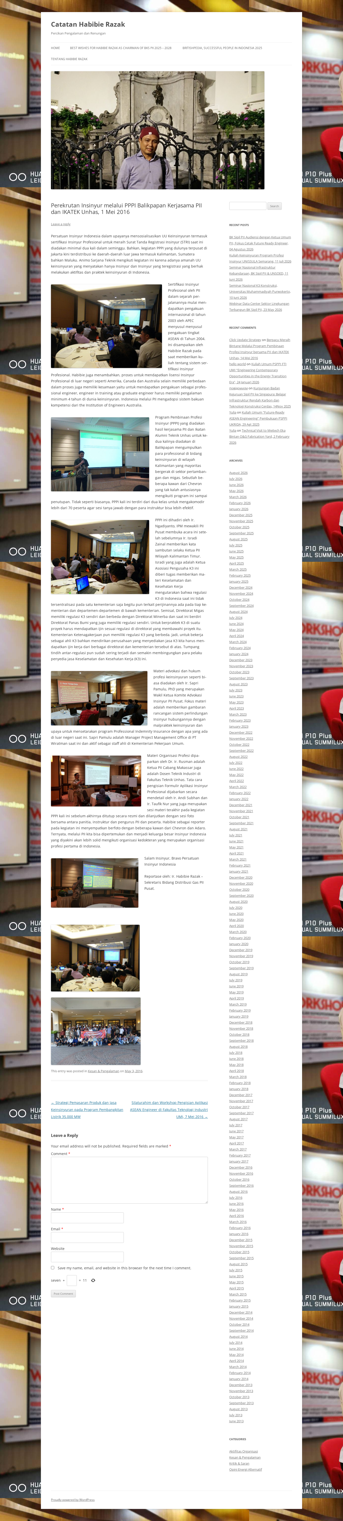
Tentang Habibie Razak (69, 59)
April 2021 (236, 853)
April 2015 (236, 1288)
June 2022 (236, 768)
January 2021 (238, 871)
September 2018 (241, 1040)
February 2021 (240, 865)
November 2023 (241, 666)
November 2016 (241, 1173)
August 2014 (238, 1336)
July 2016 (235, 1197)
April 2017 (236, 1143)
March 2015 (238, 1294)
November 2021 (241, 811)
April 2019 (236, 998)
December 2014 (240, 1312)
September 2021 (241, 823)
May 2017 (236, 1137)
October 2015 (239, 1252)
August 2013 (238, 1409)
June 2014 (236, 1348)
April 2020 (236, 925)
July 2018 (235, 1052)
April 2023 (236, 708)
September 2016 (241, 1185)
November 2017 (241, 1101)
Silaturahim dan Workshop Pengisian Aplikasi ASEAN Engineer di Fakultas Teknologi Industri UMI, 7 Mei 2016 (169, 1109)
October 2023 (239, 672)
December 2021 (240, 805)
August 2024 (238, 611)
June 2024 (236, 623)
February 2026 (240, 503)
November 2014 (241, 1318)
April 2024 (236, 636)
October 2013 (239, 1397)
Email (57, 1229)
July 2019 (235, 980)
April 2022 (236, 780)
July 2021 (235, 835)
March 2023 (238, 714)
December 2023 (240, 660)
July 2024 (235, 617)
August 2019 (238, 974)
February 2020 (240, 938)
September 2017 (241, 1113)
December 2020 (240, 877)
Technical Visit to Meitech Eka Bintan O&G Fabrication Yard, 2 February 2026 (259, 436)
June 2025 (236, 551)
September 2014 (241, 1330)
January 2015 (238, 1306)
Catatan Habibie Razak (88, 24)
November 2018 (241, 1028)
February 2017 (240, 1155)
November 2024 (241, 593)
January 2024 (238, 654)
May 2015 (236, 1282)
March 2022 (238, 787)
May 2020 (236, 919)
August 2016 (238, 1191)
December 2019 (240, 950)
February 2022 (240, 793)
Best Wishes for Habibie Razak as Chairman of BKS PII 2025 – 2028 (121, 48)
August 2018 (238, 1046)
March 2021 (238, 859)
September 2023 (241, 678)
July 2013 (235, 1415)
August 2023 (238, 684)
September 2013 (241, 1403)
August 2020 (238, 901)
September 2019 (241, 968)
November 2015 (241, 1246)
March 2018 (238, 1076)
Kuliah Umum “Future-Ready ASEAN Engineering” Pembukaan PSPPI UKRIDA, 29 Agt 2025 (258, 418)
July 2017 (235, 1125)
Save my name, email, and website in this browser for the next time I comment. (124, 1268)
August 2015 (238, 1264)
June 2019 (236, 986)
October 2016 (239, 1179)
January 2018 (238, 1089)
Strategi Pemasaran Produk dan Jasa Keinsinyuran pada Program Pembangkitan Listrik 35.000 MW (87, 1109)
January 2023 (238, 726)
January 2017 (238, 1161)
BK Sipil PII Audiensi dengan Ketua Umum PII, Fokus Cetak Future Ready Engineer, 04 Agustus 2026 (260, 243)
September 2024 (241, 605)
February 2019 (240, 1010)
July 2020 (235, 907)
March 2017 (238, 1149)
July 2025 (235, 545)
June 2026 (236, 485)
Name (57, 1209)
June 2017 (236, 1131)
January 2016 (238, 1234)
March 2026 (238, 497)
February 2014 (240, 1372)
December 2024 (240, 587)
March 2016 (238, 1221)
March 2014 (238, 1366)
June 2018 (236, 1058)
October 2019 (239, 962)
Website (58, 1248)
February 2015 (240, 1300)
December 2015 (240, 1240)
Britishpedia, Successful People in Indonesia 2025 (222, 48)
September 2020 (241, 895)
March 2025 (238, 569)
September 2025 (241, 533)
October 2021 (239, 817)
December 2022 (240, 732)
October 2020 (239, 889)
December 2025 (240, 515)
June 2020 (236, 913)
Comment (60, 1153)
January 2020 (238, 944)
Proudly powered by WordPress (73, 1500)
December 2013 (240, 1385)
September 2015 (241, 1258)
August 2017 (238, 1119)
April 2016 (236, 1215)
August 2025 (238, 539)
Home (55, 48)
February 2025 (240, 575)
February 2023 (240, 720)
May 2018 (236, 1064)
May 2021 (236, 847)
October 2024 (239, 599)
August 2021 (238, 829)
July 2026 (235, 478)
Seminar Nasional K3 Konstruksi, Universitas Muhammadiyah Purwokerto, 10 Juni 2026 (260, 291)
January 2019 (238, 1016)
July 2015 (235, 1270)
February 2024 (240, 648)
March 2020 (238, 932)
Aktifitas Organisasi (243, 1451)
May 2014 (236, 1354)
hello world (237, 364)
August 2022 (238, 756)
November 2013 (241, 1391)
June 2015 (236, 1276)
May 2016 (236, 1209)
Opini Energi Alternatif (245, 1469)
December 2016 (240, 1167)
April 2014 (236, 1360)
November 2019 (241, 956)
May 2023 (236, 702)
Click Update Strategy (245, 340)
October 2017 (239, 1107)
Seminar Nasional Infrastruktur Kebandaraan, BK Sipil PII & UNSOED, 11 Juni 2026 (258, 273)
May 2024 (236, 629)
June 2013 (236, 1421)
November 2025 (241, 521)
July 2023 (235, 690)
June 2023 (236, 696)
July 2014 (235, 1342)
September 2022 (241, 750)
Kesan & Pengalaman (103, 1071)
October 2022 (239, 744)
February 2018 (240, 1083)
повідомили (238, 388)
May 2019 (236, 992)
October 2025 (239, 527)
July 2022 (235, 762)
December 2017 (240, 1095)
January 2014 (238, 1379)
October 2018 (239, 1034)
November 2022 (241, 738)
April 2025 (236, 563)
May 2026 (236, 491)
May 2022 (236, 774)
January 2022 (238, 799)
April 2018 (236, 1070)
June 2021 (236, 841)
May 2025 (236, 557)
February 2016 (240, 1228)
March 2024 (238, 642)
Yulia (232, 412)
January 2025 (238, 581)
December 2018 (240, 1022)
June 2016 (236, 1203)
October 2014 (239, 1324)
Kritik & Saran (239, 1463)
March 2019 (238, 1004)
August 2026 (238, 472)
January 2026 (238, 509)
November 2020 (241, 883)
